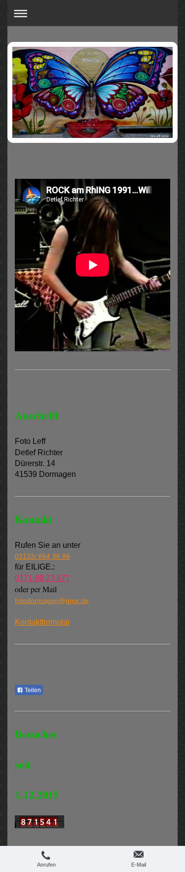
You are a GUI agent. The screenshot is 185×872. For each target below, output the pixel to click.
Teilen (32, 690)
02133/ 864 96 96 (42, 556)
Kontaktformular (42, 622)
